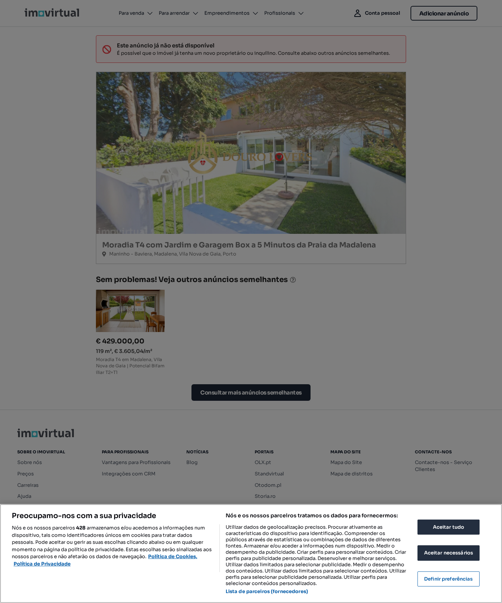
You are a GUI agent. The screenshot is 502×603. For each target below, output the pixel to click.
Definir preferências (448, 579)
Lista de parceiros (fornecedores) (267, 591)
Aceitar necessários (448, 553)
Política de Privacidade (42, 564)
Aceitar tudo (449, 527)
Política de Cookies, (172, 556)
